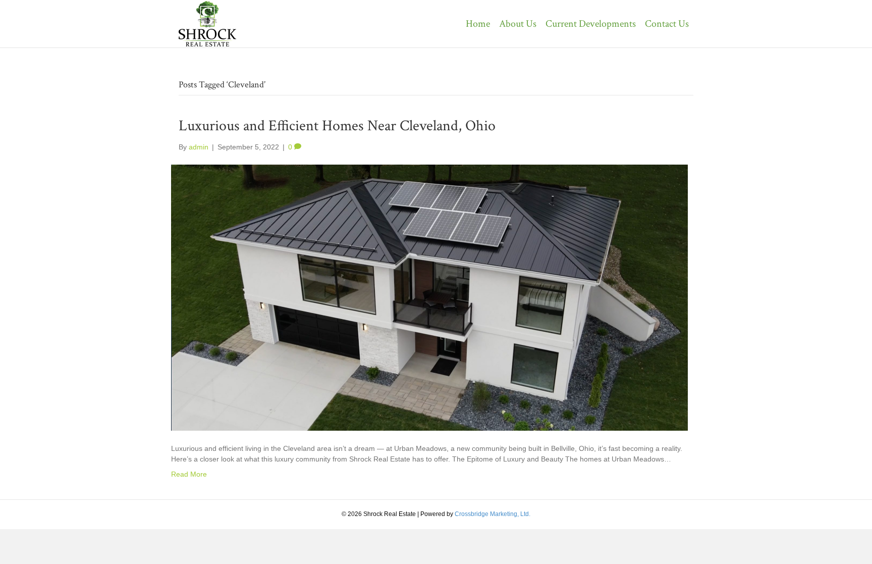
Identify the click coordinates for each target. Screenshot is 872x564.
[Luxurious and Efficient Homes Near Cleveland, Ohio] (429, 297)
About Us (517, 23)
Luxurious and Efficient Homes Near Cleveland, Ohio (337, 126)
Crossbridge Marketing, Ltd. (492, 514)
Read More (189, 474)
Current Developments (591, 23)
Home (478, 23)
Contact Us (667, 23)
